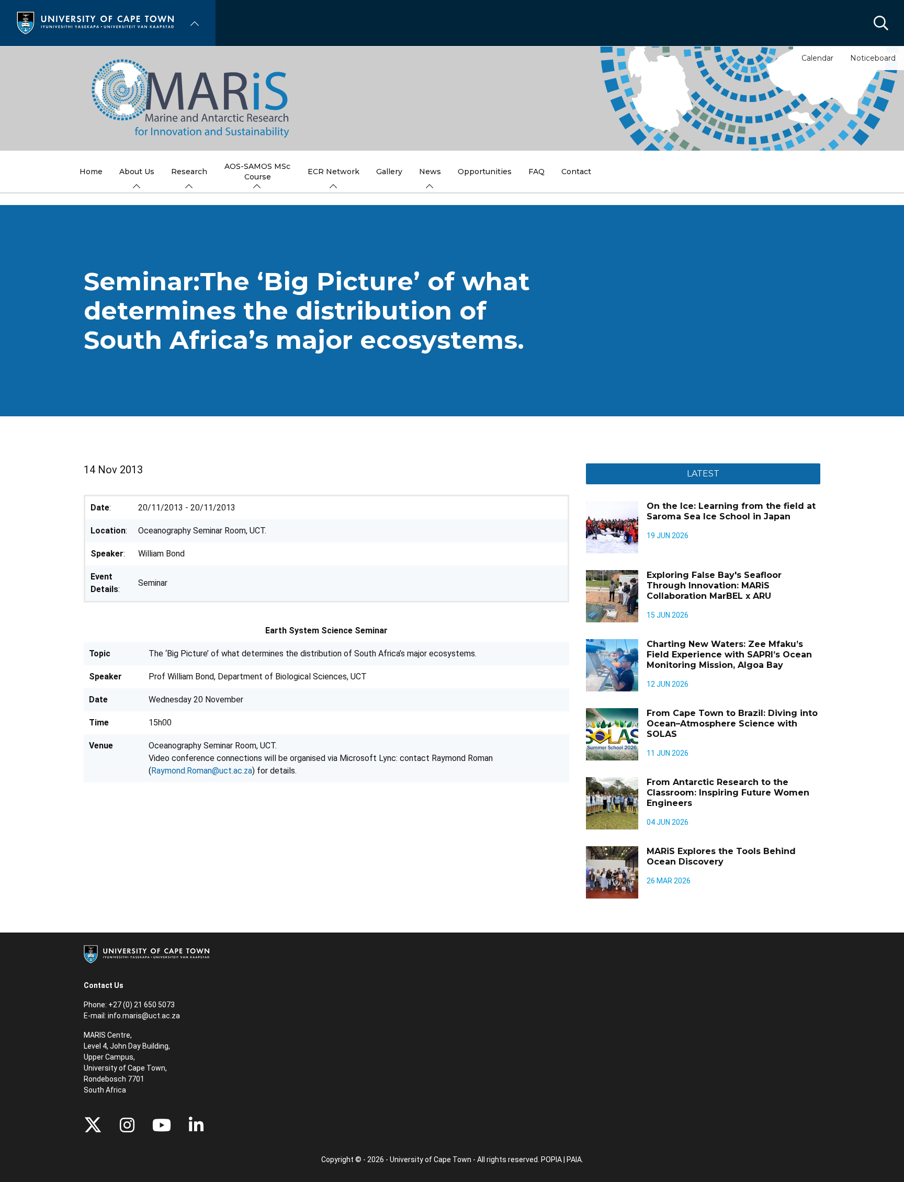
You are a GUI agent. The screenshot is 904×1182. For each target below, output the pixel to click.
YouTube (161, 1125)
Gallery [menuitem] (389, 171)
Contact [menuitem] (576, 171)
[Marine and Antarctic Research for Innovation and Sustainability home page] (452, 98)
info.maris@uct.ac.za (144, 1015)
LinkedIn (196, 1125)
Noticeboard (873, 58)
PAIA (574, 1159)
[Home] (95, 22)
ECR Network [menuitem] (333, 171)
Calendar (817, 58)
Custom (127, 1125)
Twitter (93, 1125)
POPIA (551, 1159)
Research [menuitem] (189, 171)
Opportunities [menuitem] (485, 171)
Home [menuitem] (91, 171)
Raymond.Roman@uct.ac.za (201, 771)
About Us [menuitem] (136, 171)
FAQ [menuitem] (536, 171)
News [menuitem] (430, 171)
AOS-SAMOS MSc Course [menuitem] (257, 171)
